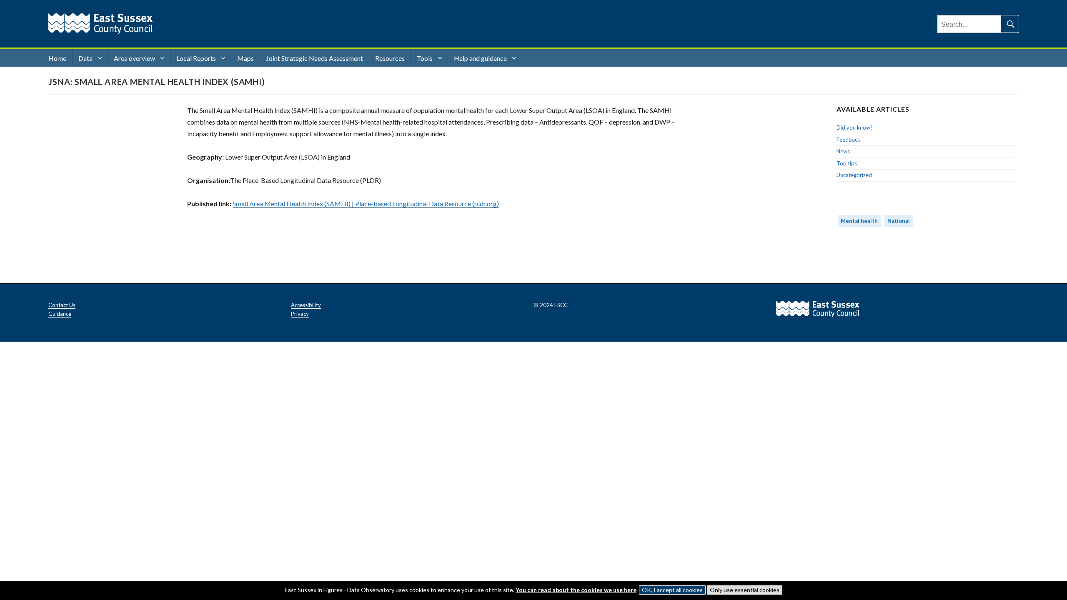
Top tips (847, 163)
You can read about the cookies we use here (576, 589)
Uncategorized (854, 175)
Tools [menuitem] (425, 58)
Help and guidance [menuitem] (480, 58)
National (898, 221)
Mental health (859, 221)
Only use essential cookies (744, 589)
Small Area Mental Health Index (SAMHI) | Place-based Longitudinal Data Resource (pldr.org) (366, 204)
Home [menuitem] (57, 58)
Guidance (59, 313)
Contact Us (61, 305)
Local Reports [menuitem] (196, 58)
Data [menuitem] (85, 58)
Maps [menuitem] (245, 58)
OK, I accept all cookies (672, 589)
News (843, 151)
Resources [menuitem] (390, 58)
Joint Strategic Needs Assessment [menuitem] (314, 58)
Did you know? (855, 127)
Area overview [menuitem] (134, 58)
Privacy (300, 313)
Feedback (848, 139)
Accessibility (306, 305)
